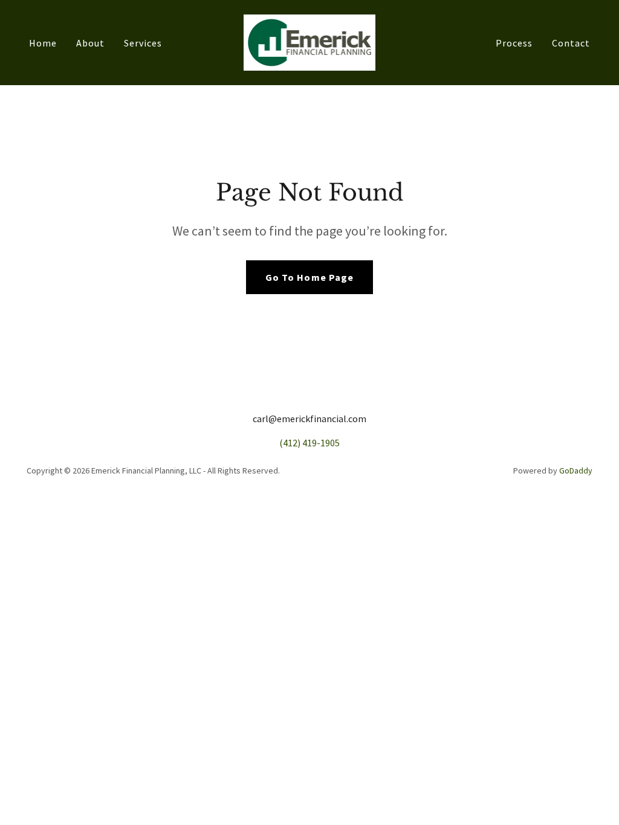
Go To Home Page (309, 277)
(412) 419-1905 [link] (309, 443)
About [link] (90, 43)
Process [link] (514, 43)
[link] (310, 41)
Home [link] (43, 43)
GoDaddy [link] (575, 470)
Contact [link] (571, 43)
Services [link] (143, 43)
